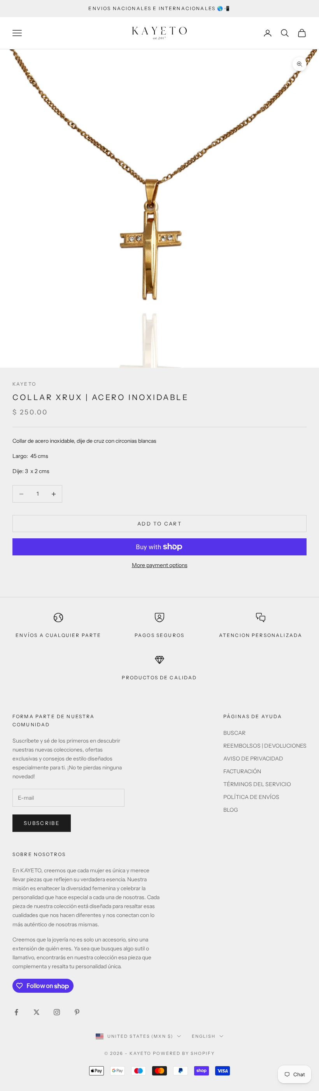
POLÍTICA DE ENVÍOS (251, 796)
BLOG (230, 809)
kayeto (24, 384)
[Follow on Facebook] (16, 1012)
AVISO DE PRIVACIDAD (253, 758)
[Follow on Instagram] (57, 1012)
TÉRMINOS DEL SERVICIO (257, 784)
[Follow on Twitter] (36, 1012)
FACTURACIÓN (242, 771)
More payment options (160, 565)
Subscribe (42, 823)
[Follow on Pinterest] (77, 1012)
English (204, 1036)
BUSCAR (234, 732)
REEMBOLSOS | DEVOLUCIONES (265, 745)
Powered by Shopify (184, 1053)
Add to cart (159, 523)
